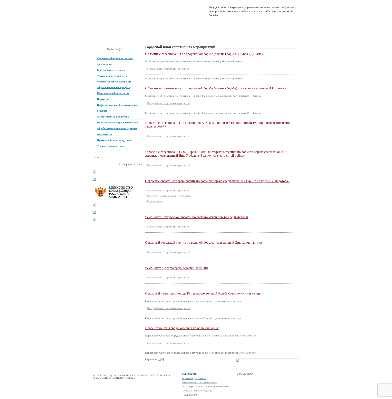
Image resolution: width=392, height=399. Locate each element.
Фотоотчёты (104, 134)
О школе (124, 36)
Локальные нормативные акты (199, 382)
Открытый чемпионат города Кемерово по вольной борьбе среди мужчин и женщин (204, 293)
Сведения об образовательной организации (115, 61)
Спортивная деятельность (184, 36)
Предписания (190, 394)
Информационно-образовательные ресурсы (118, 107)
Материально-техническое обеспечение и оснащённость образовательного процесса (114, 81)
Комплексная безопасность (113, 93)
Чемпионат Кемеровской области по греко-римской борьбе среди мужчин (196, 217)
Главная (103, 36)
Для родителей (223, 36)
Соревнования (154, 201)
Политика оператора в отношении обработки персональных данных (117, 125)
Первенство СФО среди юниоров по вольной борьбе (182, 328)
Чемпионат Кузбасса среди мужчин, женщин (176, 268)
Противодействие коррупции (114, 140)
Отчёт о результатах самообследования (205, 386)
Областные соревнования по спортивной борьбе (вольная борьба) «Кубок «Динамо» (204, 54)
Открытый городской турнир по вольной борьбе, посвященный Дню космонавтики (203, 242)
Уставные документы (194, 378)
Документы (147, 36)
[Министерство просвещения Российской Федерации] (117, 198)
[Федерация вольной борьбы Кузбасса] (94, 172)
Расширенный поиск (130, 164)
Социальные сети (255, 36)
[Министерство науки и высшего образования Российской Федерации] (94, 179)
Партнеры (103, 99)
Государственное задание (197, 390)
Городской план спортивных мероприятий (168, 68)
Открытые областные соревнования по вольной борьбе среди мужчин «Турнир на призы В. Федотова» (217, 181)
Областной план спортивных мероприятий (168, 196)
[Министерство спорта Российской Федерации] (94, 205)
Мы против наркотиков (111, 145)
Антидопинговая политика (113, 116)
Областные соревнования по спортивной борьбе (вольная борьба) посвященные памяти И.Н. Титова (215, 88)
